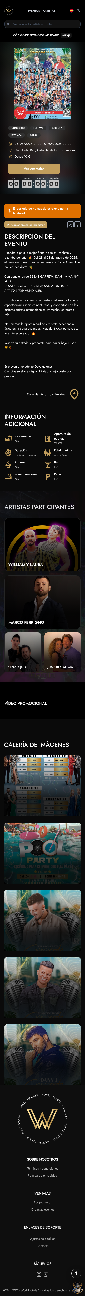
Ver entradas (34, 168)
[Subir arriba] (76, 1273)
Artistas (49, 11)
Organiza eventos (42, 1209)
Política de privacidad (42, 1175)
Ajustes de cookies (42, 1239)
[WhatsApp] (46, 1274)
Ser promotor (42, 1202)
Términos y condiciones (42, 1168)
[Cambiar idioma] (72, 11)
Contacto (43, 1246)
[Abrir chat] (77, 1288)
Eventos (33, 11)
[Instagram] (39, 1274)
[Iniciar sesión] (78, 10)
